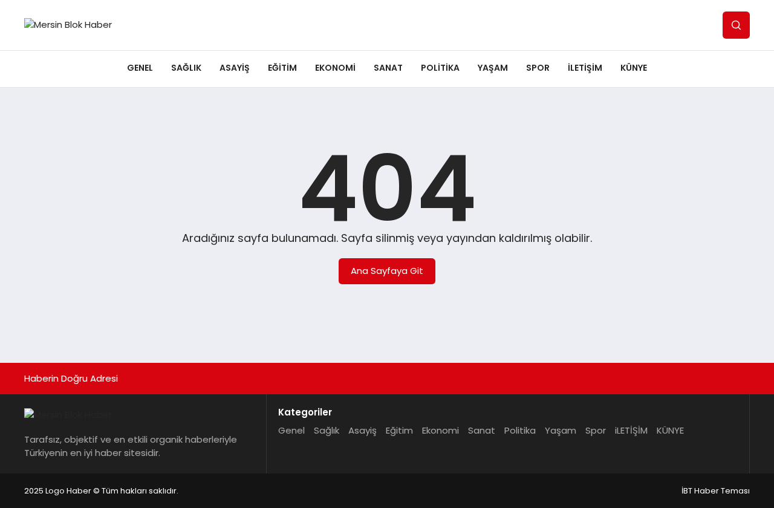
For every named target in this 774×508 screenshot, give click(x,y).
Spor (538, 68)
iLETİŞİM (585, 68)
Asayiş (235, 68)
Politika (440, 68)
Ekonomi (335, 68)
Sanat (388, 68)
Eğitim (282, 68)
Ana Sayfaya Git (387, 270)
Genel (140, 68)
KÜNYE (633, 68)
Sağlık (186, 68)
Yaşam (493, 68)
